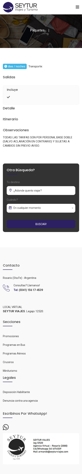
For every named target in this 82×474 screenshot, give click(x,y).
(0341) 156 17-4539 (31, 290)
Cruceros (8, 362)
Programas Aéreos (14, 353)
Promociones (11, 336)
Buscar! (41, 224)
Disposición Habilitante (16, 392)
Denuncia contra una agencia (20, 400)
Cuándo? (12, 199)
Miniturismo (10, 370)
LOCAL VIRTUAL (12, 307)
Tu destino (13, 182)
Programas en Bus (14, 344)
